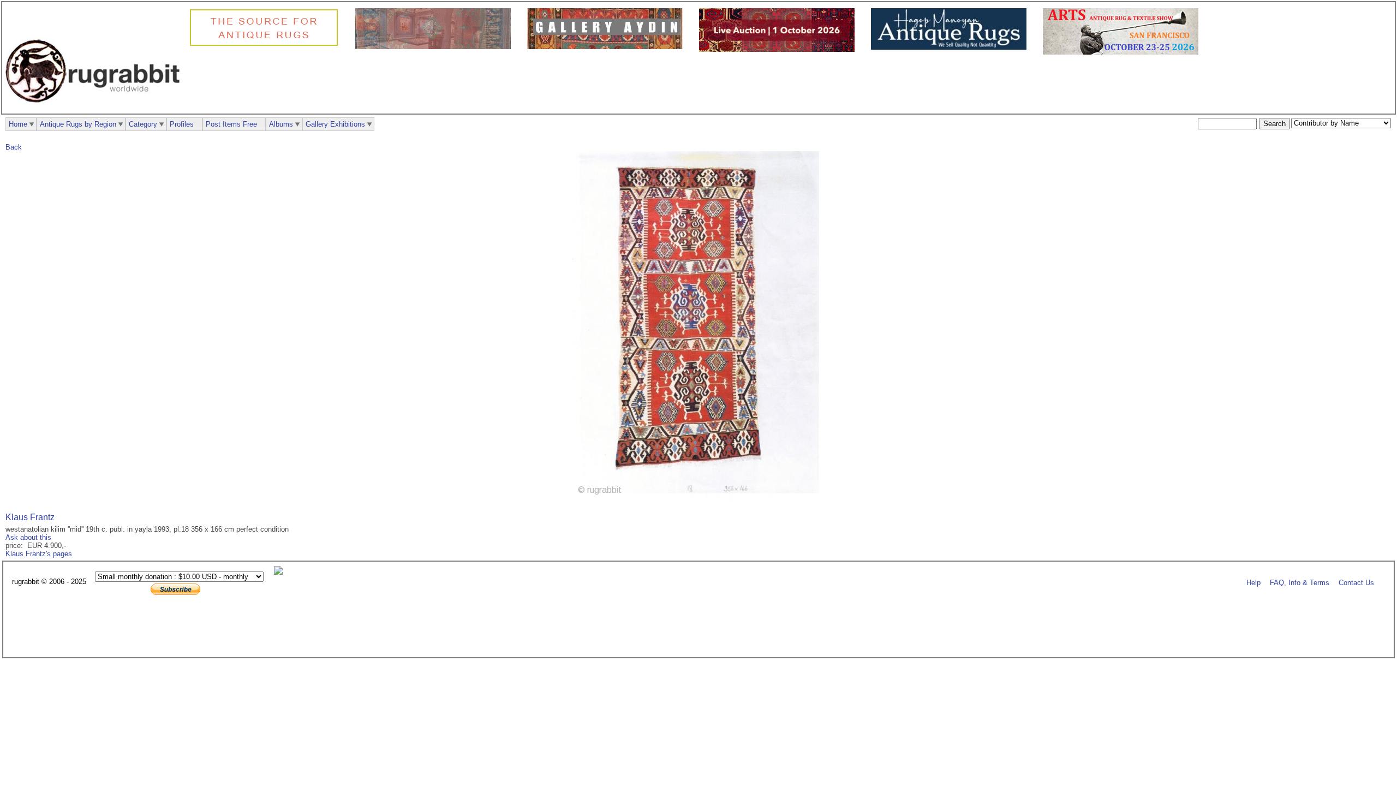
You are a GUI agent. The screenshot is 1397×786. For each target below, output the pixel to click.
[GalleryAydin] (435, 47)
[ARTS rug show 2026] (1123, 52)
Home (18, 124)
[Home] (95, 108)
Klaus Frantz (30, 517)
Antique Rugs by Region (78, 124)
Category (143, 124)
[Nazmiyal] (266, 44)
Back (13, 147)
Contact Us (1356, 582)
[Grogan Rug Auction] (779, 49)
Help (1253, 582)
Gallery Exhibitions (335, 124)
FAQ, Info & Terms (1299, 582)
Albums (281, 124)
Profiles (182, 124)
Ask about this (28, 537)
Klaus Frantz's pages (38, 554)
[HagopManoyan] (951, 47)
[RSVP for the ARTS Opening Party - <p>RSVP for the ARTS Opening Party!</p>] (281, 572)
